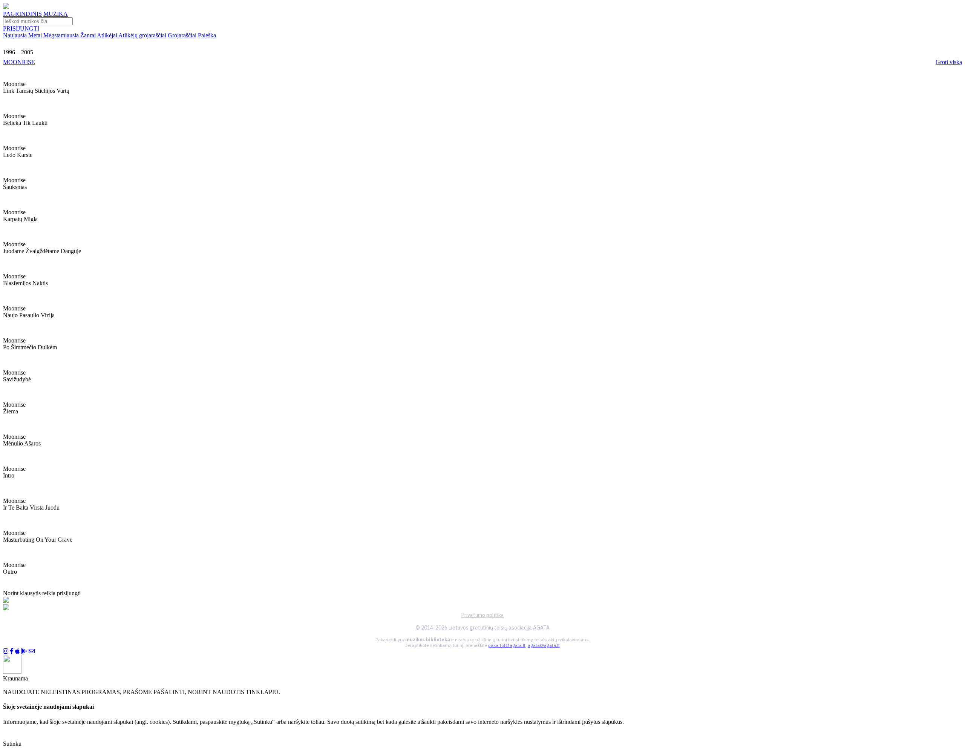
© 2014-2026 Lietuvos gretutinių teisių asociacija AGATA (483, 627)
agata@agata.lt (544, 645)
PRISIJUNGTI (21, 28)
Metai (35, 35)
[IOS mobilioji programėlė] (17, 651)
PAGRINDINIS (22, 14)
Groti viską (949, 62)
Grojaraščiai (182, 35)
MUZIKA (55, 14)
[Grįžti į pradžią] (6, 7)
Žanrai (88, 35)
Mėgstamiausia (61, 35)
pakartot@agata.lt (506, 645)
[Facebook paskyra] (12, 651)
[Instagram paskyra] (5, 651)
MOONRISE (19, 62)
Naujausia (15, 35)
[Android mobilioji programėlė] (24, 651)
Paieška (207, 35)
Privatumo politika (482, 615)
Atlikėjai (107, 35)
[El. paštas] (32, 651)
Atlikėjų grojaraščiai (142, 35)
